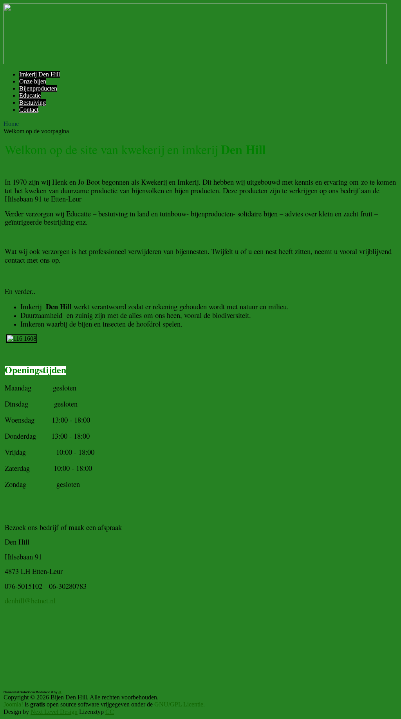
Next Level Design (54, 711)
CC (109, 711)
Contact (28, 109)
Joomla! (13, 704)
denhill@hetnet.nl (30, 600)
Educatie (30, 95)
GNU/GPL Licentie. (179, 704)
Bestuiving (32, 102)
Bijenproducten (38, 88)
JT (59, 692)
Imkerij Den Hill (39, 74)
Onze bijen (32, 81)
